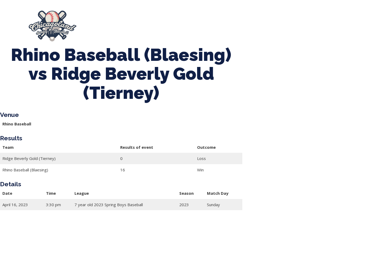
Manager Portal (329, 25)
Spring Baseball (133, 25)
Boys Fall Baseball (250, 25)
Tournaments (172, 25)
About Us (99, 25)
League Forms (368, 25)
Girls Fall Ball (290, 25)
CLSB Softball (209, 25)
